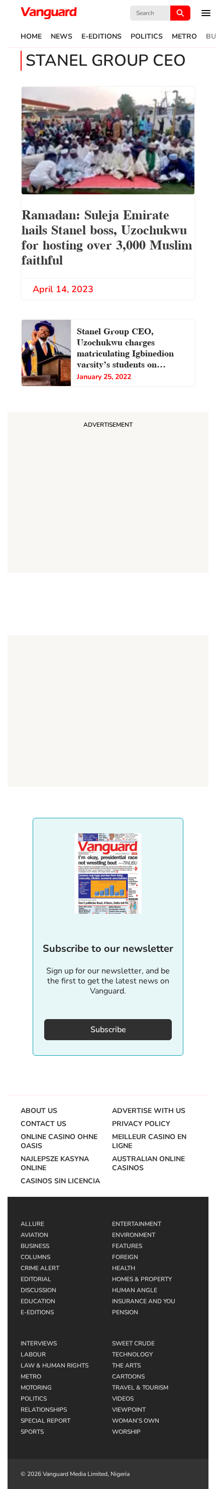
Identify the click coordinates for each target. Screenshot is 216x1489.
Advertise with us (148, 1110)
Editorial (36, 1279)
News (61, 36)
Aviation (34, 1235)
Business (35, 1246)
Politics (147, 36)
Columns (35, 1257)
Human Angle (134, 1290)
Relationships (44, 1410)
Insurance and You (143, 1301)
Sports (32, 1432)
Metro (184, 36)
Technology (132, 1354)
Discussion (38, 1290)
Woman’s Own (135, 1421)
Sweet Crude (133, 1343)
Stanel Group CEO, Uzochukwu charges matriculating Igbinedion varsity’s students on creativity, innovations (125, 348)
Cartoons (128, 1377)
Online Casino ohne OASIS (59, 1142)
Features (127, 1246)
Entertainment (136, 1224)
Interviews (39, 1343)
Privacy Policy (141, 1124)
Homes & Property (142, 1279)
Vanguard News (49, 13)
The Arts (126, 1365)
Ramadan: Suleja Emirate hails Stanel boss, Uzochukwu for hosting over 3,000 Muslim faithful (107, 236)
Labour (33, 1354)
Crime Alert (40, 1268)
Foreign (125, 1257)
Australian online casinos (148, 1164)
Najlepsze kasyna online (55, 1164)
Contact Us (43, 1124)
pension (125, 1312)
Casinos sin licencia (60, 1181)
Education (38, 1301)
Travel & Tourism (140, 1388)
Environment (133, 1235)
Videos (123, 1399)
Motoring (36, 1388)
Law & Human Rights (54, 1365)
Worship (126, 1432)
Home (31, 36)
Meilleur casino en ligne (149, 1142)
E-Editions (101, 36)
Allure (32, 1224)
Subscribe (108, 1029)
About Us (39, 1110)
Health (123, 1268)
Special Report (45, 1421)
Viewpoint (129, 1410)
